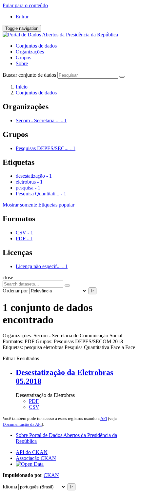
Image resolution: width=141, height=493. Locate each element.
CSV (34, 407)
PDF (34, 401)
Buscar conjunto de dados (29, 75)
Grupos (23, 57)
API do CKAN (32, 452)
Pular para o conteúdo (25, 5)
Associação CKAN (36, 458)
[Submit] (122, 77)
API (103, 418)
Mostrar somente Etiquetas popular (38, 204)
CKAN (51, 475)
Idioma (10, 486)
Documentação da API (22, 424)
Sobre (22, 63)
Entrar (22, 16)
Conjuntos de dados (36, 46)
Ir (92, 290)
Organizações (30, 51)
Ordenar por (15, 290)
